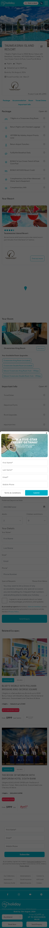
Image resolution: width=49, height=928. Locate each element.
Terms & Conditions (12, 493)
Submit (36, 493)
